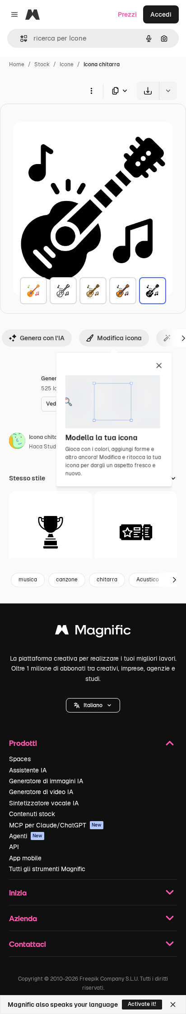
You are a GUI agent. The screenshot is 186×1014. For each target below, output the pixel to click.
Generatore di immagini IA (46, 781)
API (14, 847)
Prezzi (127, 14)
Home (16, 64)
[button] (93, 705)
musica (28, 579)
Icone (67, 64)
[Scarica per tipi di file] (120, 91)
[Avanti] (174, 580)
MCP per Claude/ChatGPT (55, 825)
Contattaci (27, 944)
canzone (67, 579)
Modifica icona (119, 338)
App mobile (25, 858)
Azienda (23, 918)
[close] (159, 365)
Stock (42, 64)
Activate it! (142, 1004)
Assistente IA (27, 770)
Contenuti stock (32, 814)
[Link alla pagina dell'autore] (17, 442)
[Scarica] (148, 91)
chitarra (107, 579)
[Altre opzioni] (91, 91)
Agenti (25, 836)
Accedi (161, 14)
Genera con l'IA (42, 338)
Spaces (20, 759)
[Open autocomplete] (20, 38)
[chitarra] (33, 290)
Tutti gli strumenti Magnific (47, 869)
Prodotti (23, 743)
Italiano (93, 705)
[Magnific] (93, 632)
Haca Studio (44, 446)
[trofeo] (50, 532)
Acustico (147, 579)
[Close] (172, 1004)
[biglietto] (135, 532)
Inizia (18, 892)
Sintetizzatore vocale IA (44, 803)
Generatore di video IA (41, 792)
